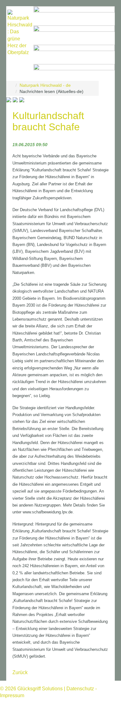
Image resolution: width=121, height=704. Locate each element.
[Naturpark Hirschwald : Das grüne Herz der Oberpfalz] (20, 33)
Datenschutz (80, 688)
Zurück (20, 672)
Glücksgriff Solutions (40, 688)
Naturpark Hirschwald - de (45, 85)
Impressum (12, 695)
